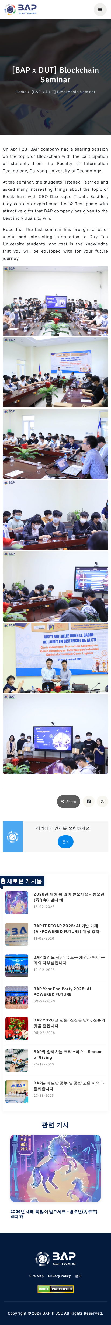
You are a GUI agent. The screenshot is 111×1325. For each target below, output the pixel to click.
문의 (66, 842)
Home (20, 91)
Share (71, 801)
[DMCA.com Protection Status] (55, 1289)
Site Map (36, 1276)
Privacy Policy (59, 1276)
